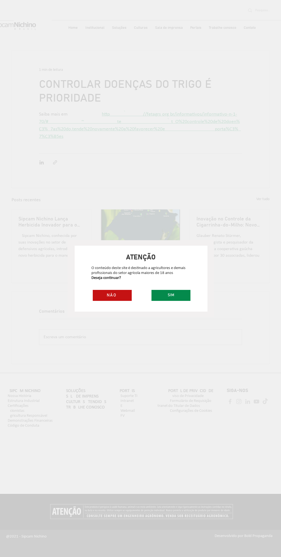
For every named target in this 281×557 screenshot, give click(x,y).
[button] (170, 295)
